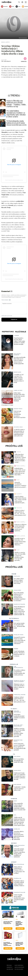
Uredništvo (9, 967)
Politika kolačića (19, 969)
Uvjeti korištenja (19, 965)
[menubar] (22, 2)
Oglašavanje (10, 969)
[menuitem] (22, 2)
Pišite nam (9, 965)
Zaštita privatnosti (19, 967)
